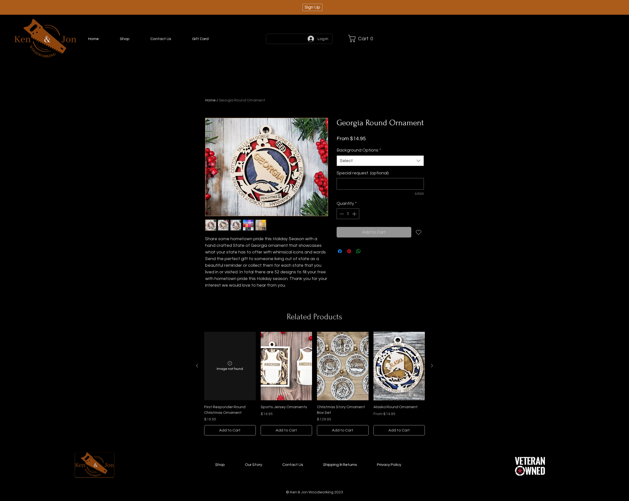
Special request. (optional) (363, 173)
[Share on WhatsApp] (358, 251)
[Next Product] (432, 366)
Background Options (359, 150)
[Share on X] (368, 251)
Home (210, 100)
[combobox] (380, 160)
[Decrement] (341, 214)
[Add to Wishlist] (418, 232)
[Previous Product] (197, 366)
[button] (362, 38)
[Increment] (354, 214)
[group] (314, 384)
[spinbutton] (348, 214)
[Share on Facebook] (340, 251)
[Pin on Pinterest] (349, 251)
